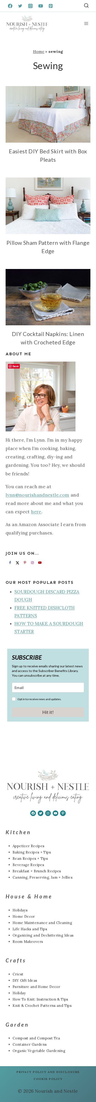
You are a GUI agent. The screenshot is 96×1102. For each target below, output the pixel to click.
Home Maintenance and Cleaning (42, 923)
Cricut (18, 974)
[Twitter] (20, 5)
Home (39, 51)
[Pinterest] (50, 5)
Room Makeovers (28, 941)
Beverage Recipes (28, 865)
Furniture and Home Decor (36, 986)
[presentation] (48, 114)
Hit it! (48, 712)
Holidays (20, 910)
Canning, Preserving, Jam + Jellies (42, 877)
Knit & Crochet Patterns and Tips (42, 1005)
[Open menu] (86, 23)
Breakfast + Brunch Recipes (37, 871)
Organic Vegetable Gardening (39, 1050)
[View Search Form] (86, 6)
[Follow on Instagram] (31, 562)
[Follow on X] (17, 562)
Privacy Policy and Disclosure (48, 1072)
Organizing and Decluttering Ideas (43, 935)
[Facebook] (10, 5)
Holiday (19, 993)
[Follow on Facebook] (9, 562)
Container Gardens (30, 1044)
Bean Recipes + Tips (30, 858)
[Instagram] (30, 5)
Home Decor (24, 916)
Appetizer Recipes (28, 846)
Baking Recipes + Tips (32, 852)
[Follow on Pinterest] (24, 562)
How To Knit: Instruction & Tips (40, 999)
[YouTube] (40, 5)
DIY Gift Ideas (25, 980)
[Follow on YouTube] (39, 562)
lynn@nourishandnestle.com (37, 495)
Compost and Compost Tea (36, 1038)
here (36, 511)
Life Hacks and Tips (30, 929)
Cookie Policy (48, 1079)
